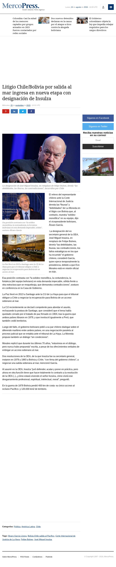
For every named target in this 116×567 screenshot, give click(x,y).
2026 (86, 7)
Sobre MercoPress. (9, 557)
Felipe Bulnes (27, 539)
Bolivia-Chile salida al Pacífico (41, 536)
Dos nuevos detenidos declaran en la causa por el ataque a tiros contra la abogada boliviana (62, 24)
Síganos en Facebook (98, 118)
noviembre (19, 105)
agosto (78, 7)
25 (12, 105)
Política (17, 526)
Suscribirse (98, 146)
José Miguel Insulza (43, 539)
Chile (38, 526)
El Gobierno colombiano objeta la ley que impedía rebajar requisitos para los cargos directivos (101, 24)
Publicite (49, 557)
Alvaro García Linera (17, 536)
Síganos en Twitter (98, 126)
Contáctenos (37, 557)
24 (72, 7)
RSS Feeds (24, 557)
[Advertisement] (59, 60)
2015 (28, 105)
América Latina (28, 526)
